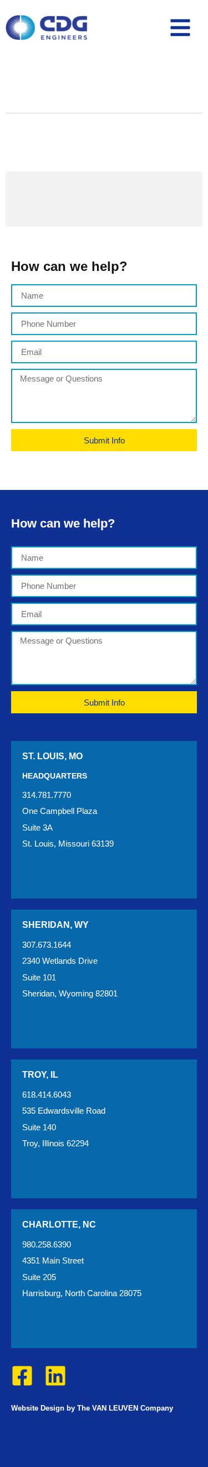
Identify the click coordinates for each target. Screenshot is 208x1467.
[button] (180, 27)
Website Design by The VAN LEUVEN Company (92, 1408)
